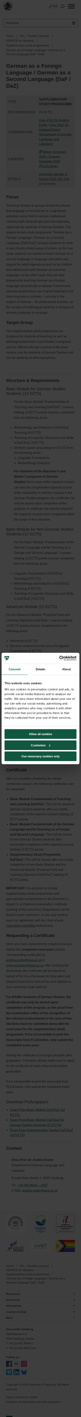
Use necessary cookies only (40, 756)
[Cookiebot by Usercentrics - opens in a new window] (59, 658)
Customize (38, 745)
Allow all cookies (40, 734)
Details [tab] (40, 669)
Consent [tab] (14, 669)
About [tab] (66, 669)
